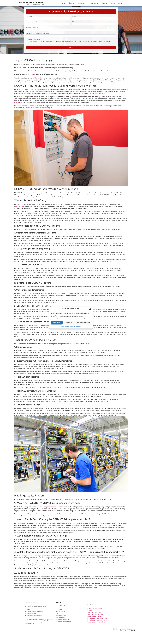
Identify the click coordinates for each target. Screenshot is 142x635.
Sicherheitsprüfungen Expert (96, 620)
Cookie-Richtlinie (65, 326)
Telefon (74, 22)
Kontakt (63, 3)
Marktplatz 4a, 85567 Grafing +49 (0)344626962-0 (34, 611)
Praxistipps (104, 3)
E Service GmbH (61, 615)
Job (57, 613)
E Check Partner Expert (94, 608)
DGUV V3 (59, 609)
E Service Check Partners (64, 621)
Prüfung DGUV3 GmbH (94, 616)
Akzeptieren (56, 322)
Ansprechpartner (31, 22)
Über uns (72, 3)
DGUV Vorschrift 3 (113, 90)
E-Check (89, 610)
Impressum (78, 326)
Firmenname (30, 16)
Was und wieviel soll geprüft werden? (37, 33)
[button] (90, 309)
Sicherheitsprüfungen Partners (97, 618)
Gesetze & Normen (117, 3)
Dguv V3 (19, 68)
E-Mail (74, 16)
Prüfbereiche (94, 3)
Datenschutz (73, 326)
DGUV (58, 607)
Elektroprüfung (19, 206)
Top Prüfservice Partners (95, 614)
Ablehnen (69, 322)
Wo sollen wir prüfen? (33, 27)
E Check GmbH (60, 617)
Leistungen (81, 3)
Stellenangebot (61, 611)
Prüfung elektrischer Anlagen (51, 507)
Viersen (33, 74)
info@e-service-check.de (34, 615)
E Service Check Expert (63, 619)
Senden (71, 47)
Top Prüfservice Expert (94, 612)
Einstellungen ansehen (83, 322)
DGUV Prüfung (60, 606)
